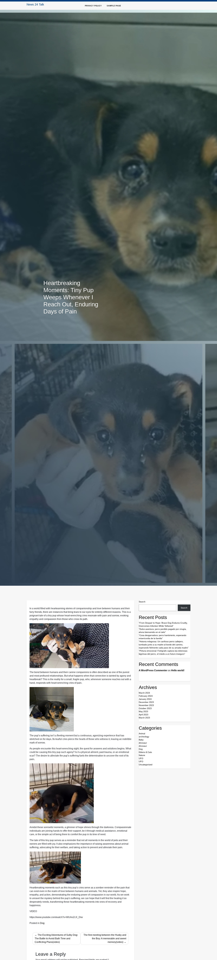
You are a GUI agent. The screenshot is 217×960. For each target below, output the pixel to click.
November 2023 (146, 705)
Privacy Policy (93, 6)
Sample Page (114, 6)
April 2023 (143, 714)
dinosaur (143, 743)
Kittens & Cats (145, 752)
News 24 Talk (35, 4)
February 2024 (146, 696)
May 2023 (143, 711)
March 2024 (144, 693)
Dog (42, 923)
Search (142, 601)
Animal (142, 733)
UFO (141, 758)
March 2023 (144, 717)
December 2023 (146, 702)
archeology (144, 736)
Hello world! (177, 670)
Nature (142, 755)
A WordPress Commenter (153, 670)
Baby (141, 740)
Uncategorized (145, 764)
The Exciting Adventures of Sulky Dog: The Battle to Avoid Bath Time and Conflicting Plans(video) (56, 938)
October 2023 (145, 708)
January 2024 (145, 699)
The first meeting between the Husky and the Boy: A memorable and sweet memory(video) (105, 938)
